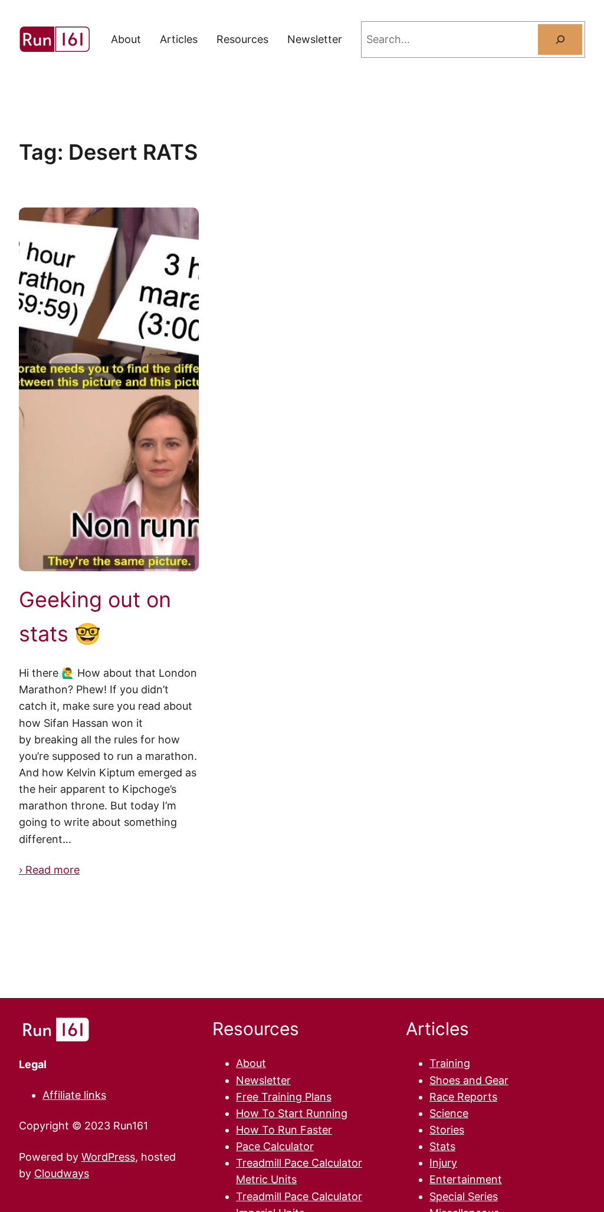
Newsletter (263, 1080)
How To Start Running (291, 1113)
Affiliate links (74, 1095)
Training (449, 1063)
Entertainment (465, 1179)
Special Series (463, 1196)
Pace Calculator (275, 1146)
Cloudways (61, 1173)
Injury (443, 1163)
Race (443, 1097)
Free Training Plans (283, 1097)
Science (448, 1113)
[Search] (560, 39)
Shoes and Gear (468, 1080)
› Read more (49, 870)
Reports (477, 1097)
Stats (442, 1146)
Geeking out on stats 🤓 (95, 617)
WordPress (108, 1157)
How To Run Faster (284, 1130)
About (251, 1063)
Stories (446, 1130)
